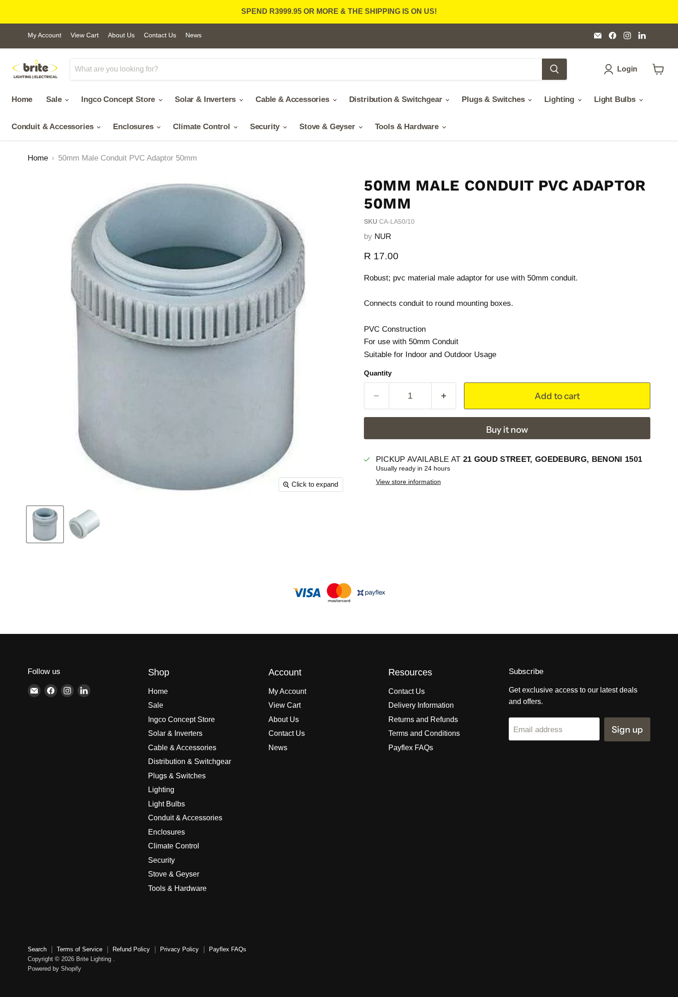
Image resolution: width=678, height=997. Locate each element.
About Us (121, 35)
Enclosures (134, 126)
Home (22, 99)
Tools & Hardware (408, 126)
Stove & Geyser (328, 126)
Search (37, 949)
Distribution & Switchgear (397, 99)
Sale (55, 99)
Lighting (560, 99)
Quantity (378, 373)
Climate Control (202, 126)
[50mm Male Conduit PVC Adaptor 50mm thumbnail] (45, 524)
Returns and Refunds (423, 719)
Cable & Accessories (294, 99)
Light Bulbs (616, 99)
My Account (44, 35)
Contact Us (160, 35)
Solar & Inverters (206, 99)
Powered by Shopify (54, 968)
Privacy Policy (179, 949)
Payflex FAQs (410, 748)
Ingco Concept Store (119, 99)
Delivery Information (421, 705)
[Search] (554, 69)
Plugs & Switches (494, 99)
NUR (383, 236)
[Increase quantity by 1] (444, 395)
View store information (408, 481)
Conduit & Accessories (53, 126)
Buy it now (507, 429)
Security (266, 126)
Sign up (627, 729)
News (193, 35)
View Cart (85, 35)
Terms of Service (79, 949)
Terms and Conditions (424, 733)
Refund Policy (131, 949)
